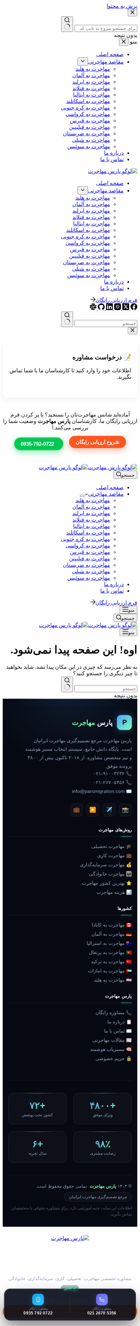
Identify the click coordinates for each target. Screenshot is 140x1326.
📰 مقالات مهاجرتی (112, 1040)
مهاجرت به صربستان (86, 565)
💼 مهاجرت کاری (114, 855)
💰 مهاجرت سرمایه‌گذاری (106, 864)
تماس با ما (112, 591)
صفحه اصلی (110, 487)
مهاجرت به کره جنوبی (85, 539)
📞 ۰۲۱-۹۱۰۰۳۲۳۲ (112, 773)
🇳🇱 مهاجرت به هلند (113, 980)
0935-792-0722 (37, 444)
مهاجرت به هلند (92, 500)
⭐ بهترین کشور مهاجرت (107, 883)
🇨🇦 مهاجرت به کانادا (112, 925)
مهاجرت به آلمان (91, 507)
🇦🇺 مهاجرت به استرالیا (109, 943)
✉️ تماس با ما (118, 1031)
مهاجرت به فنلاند (91, 520)
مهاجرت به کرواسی (88, 545)
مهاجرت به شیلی (91, 571)
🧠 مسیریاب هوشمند (111, 1049)
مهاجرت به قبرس (90, 552)
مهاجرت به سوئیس (88, 578)
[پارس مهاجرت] (70, 1253)
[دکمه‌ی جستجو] (67, 684)
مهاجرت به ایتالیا (91, 526)
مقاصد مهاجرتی (106, 494)
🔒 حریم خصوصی (113, 1058)
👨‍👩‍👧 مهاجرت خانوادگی (110, 874)
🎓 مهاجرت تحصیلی (111, 846)
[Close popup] (132, 330)
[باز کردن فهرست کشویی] (82, 496)
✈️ (109, 810)
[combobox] (105, 688)
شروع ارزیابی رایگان (97, 442)
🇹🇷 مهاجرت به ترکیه (111, 961)
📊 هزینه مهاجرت (114, 892)
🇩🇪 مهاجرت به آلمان (111, 934)
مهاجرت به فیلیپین (89, 558)
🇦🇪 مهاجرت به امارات (110, 970)
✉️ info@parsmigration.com (102, 791)
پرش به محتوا (122, 6)
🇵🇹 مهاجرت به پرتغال (110, 952)
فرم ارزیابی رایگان (116, 603)
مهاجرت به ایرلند (91, 513)
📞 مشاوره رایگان (113, 1012)
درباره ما (114, 584)
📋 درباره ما (119, 1021)
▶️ (92, 810)
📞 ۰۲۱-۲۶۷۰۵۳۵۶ (112, 782)
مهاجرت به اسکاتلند (88, 533)
